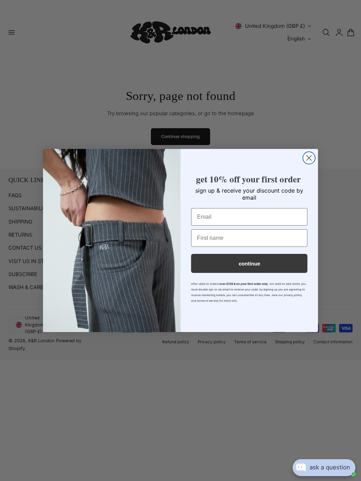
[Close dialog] (309, 158)
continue (249, 264)
